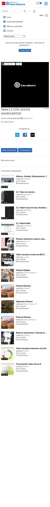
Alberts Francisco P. (30, 304)
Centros (10, 31)
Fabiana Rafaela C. (30, 273)
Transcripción (25, 150)
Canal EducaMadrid (15, 22)
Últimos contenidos (14, 26)
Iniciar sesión (25, 50)
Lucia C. (27, 257)
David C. (30, 118)
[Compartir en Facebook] (25, 135)
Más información (9, 150)
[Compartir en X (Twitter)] (17, 135)
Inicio (9, 17)
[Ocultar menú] (44, 15)
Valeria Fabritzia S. (30, 319)
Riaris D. (27, 241)
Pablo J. (26, 351)
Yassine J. (27, 335)
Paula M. (27, 288)
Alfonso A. (27, 179)
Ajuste (47, 108)
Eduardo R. (28, 194)
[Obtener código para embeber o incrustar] (33, 135)
